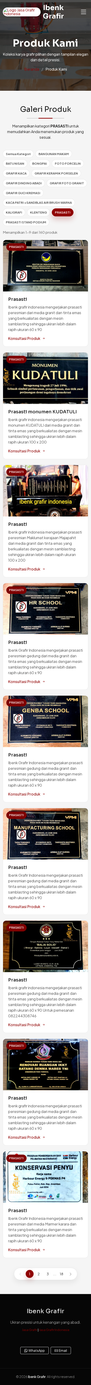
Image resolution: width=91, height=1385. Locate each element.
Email (63, 1350)
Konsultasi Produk (24, 338)
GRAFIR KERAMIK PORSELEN (56, 173)
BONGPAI (39, 163)
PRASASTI (62, 212)
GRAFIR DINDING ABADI (24, 183)
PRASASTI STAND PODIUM (26, 222)
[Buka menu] (83, 12)
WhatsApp (36, 1350)
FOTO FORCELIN (68, 163)
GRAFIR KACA (16, 173)
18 (61, 1274)
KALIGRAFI (14, 212)
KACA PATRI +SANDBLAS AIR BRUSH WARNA (39, 202)
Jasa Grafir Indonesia (54, 1330)
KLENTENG (38, 212)
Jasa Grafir (29, 1330)
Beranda (31, 69)
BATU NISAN (15, 163)
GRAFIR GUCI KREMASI (23, 193)
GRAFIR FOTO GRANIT (67, 183)
